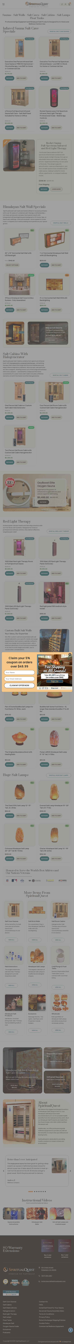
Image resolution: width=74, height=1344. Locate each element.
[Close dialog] (69, 654)
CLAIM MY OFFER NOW (19, 685)
